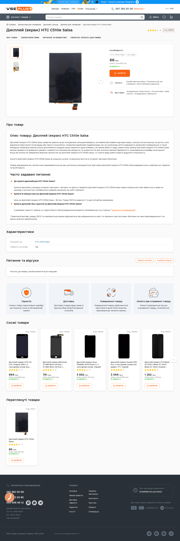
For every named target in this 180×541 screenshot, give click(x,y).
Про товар (11, 37)
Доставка (119, 93)
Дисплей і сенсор (50, 24)
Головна (12, 24)
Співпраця (94, 512)
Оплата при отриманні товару (154, 301)
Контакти (93, 498)
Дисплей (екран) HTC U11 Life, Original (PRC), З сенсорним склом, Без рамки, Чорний (20, 364)
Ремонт (92, 507)
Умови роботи (76, 495)
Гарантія (26, 301)
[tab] (16, 53)
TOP (73, 9)
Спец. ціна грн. (118, 63)
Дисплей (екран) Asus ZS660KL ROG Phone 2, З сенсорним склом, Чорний (89, 364)
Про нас (92, 503)
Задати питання (145, 260)
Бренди (55, 9)
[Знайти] (142, 17)
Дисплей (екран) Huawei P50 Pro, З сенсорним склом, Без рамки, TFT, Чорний (124, 364)
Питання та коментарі (55, 37)
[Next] (100, 80)
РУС (172, 9)
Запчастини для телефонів (29, 24)
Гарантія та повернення (123, 210)
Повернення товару (111, 301)
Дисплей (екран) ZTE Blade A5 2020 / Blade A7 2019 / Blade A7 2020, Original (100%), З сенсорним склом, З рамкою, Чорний (157, 364)
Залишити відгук (164, 260)
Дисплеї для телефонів (71, 24)
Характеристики (30, 37)
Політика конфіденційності (66, 534)
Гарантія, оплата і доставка (85, 37)
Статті (72, 512)
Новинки (65, 9)
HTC (37, 242)
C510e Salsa (44, 242)
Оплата (118, 83)
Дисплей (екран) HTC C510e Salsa (21, 440)
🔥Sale (80, 9)
